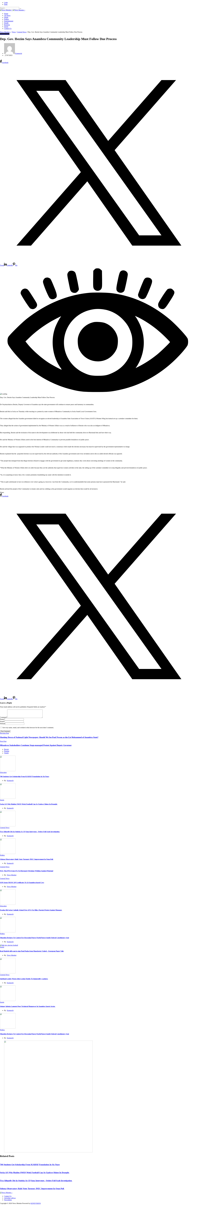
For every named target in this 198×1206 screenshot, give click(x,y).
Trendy (6, 753)
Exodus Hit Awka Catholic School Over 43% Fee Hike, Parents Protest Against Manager (31, 910)
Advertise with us (10, 1198)
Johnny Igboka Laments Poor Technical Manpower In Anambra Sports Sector (27, 1006)
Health (6, 23)
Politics (6, 19)
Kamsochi (10, 780)
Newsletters (8, 1200)
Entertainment (8, 21)
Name (2, 719)
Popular (6, 751)
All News (7, 15)
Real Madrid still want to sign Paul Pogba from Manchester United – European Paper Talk (32, 951)
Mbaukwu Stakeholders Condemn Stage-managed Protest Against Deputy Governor (36, 745)
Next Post (3, 741)
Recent (6, 749)
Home (6, 13)
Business (7, 25)
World (6, 17)
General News (4, 34)
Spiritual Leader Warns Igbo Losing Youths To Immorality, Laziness (24, 979)
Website (2, 724)
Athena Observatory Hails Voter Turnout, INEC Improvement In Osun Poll (26, 859)
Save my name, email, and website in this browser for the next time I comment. (28, 727)
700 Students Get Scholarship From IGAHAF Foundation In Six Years (24, 776)
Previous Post (4, 733)
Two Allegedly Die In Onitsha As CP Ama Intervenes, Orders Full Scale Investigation (30, 832)
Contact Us (7, 28)
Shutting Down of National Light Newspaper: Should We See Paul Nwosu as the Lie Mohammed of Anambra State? (49, 737)
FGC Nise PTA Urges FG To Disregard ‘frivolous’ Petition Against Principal (26, 871)
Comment (3, 717)
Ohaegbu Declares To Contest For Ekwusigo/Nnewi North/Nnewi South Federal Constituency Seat (34, 938)
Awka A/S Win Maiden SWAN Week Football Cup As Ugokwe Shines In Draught (29, 804)
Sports (6, 27)
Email (2, 721)
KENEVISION (36, 1203)
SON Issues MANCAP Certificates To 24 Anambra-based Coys (22, 882)
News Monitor (11, 875)
